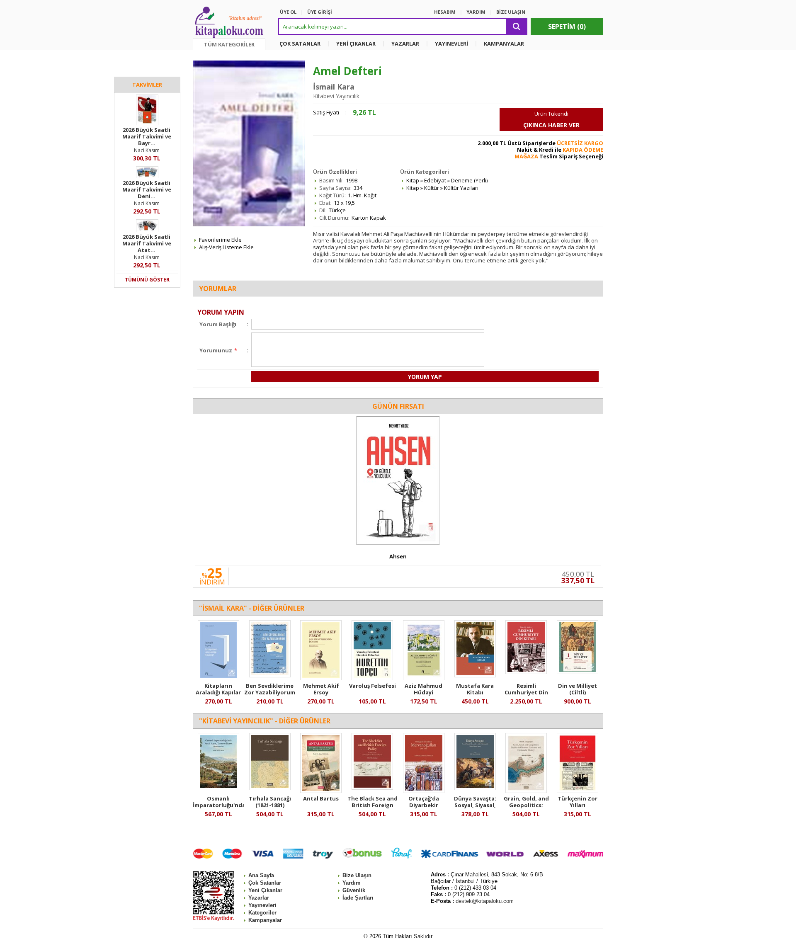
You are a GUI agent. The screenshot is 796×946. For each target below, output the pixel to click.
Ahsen (398, 556)
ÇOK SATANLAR (299, 43)
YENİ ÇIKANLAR (356, 43)
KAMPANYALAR (504, 43)
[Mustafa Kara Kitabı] (475, 675)
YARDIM (475, 12)
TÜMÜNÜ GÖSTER (147, 279)
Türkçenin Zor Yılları (577, 802)
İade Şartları (358, 898)
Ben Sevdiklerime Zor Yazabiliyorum (269, 689)
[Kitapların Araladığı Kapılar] (218, 678)
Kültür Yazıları (461, 188)
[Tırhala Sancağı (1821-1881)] (270, 788)
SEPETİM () (567, 26)
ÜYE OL (288, 12)
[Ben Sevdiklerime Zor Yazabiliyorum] (270, 675)
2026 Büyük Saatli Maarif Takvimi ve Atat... (146, 243)
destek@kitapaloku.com (485, 901)
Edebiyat (435, 180)
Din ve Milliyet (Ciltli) (577, 689)
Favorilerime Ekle (220, 239)
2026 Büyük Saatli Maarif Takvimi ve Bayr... (146, 136)
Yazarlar (258, 898)
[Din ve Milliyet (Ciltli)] (577, 672)
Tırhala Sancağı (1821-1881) (270, 802)
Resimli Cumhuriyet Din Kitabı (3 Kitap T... (526, 692)
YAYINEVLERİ (451, 43)
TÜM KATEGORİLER (229, 44)
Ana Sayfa (261, 875)
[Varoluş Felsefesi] (372, 678)
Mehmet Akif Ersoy (321, 689)
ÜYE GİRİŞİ (319, 12)
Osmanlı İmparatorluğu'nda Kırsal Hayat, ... (219, 805)
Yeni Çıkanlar (265, 890)
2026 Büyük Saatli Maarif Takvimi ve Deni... (146, 189)
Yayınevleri (262, 905)
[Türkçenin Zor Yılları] (577, 791)
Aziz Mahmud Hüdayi (423, 689)
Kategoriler (262, 913)
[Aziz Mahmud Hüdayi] (423, 678)
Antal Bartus (321, 798)
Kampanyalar (265, 920)
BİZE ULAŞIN (510, 12)
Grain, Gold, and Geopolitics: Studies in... (526, 805)
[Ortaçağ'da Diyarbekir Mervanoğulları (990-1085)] (423, 791)
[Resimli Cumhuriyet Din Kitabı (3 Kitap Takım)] (526, 672)
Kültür (431, 188)
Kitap (412, 180)
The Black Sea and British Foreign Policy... (372, 805)
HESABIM (445, 12)
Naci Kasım (147, 150)
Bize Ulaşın (356, 875)
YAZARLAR (405, 43)
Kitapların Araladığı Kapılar (218, 689)
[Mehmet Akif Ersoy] (321, 678)
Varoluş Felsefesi (372, 685)
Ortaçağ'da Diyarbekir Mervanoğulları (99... (423, 808)
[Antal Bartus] (321, 791)
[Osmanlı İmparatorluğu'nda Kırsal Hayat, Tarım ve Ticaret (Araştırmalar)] (218, 788)
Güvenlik (353, 890)
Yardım (351, 883)
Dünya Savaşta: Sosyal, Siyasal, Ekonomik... (475, 805)
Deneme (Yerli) (469, 180)
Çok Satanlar (264, 883)
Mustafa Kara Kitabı (475, 689)
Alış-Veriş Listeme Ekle (226, 247)
